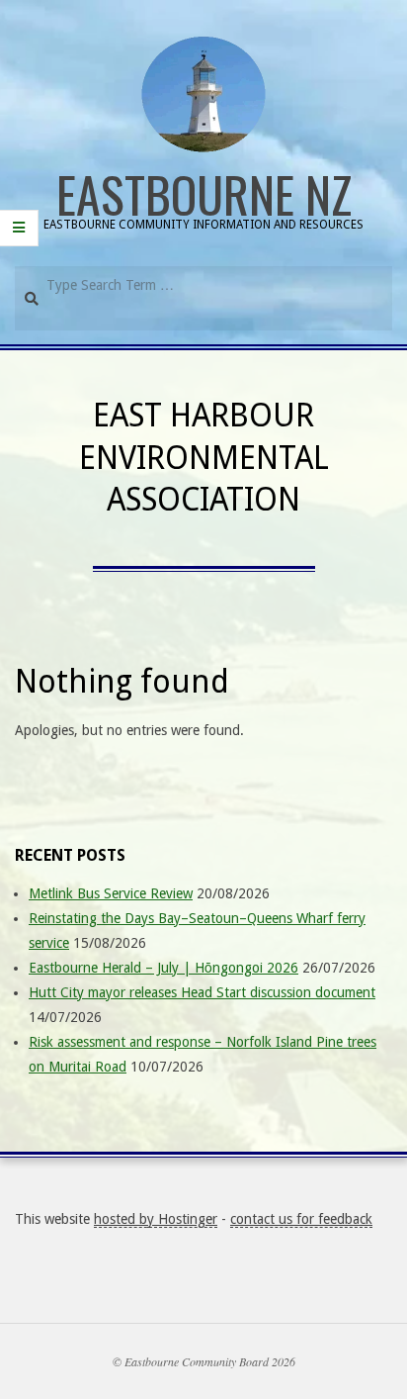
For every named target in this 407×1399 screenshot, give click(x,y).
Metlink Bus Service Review (111, 893)
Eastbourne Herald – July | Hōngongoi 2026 (163, 968)
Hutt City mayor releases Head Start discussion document (202, 992)
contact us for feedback (301, 1219)
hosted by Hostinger (155, 1219)
